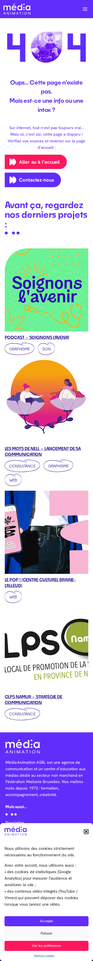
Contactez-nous (36, 180)
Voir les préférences (46, 946)
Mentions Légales (44, 955)
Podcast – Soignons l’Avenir (37, 337)
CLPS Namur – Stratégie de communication (34, 699)
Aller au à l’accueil (39, 162)
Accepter (46, 921)
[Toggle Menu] (85, 9)
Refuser (46, 933)
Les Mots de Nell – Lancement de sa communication (43, 451)
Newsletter (15, 822)
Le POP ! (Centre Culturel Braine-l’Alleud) (40, 582)
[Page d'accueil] (16, 9)
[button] (86, 831)
